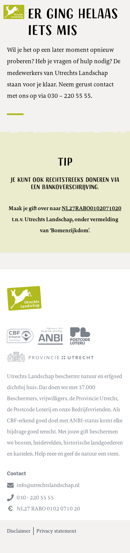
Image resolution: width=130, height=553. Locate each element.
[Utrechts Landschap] (13, 12)
